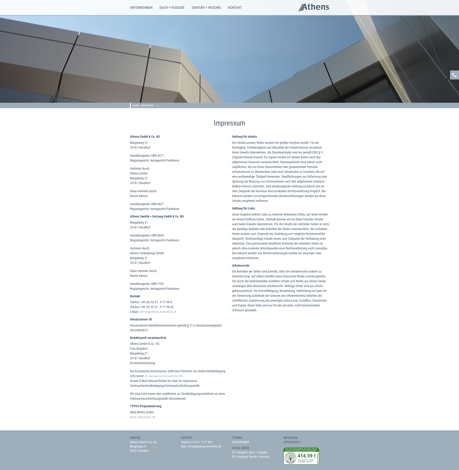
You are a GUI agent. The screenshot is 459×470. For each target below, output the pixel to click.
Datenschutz (291, 442)
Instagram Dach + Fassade (251, 452)
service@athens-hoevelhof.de (157, 312)
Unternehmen (141, 7)
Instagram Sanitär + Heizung (252, 456)
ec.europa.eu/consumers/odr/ (164, 376)
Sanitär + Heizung (206, 7)
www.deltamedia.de (142, 417)
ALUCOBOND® (240, 442)
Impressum (290, 438)
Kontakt (235, 7)
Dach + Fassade (172, 7)
